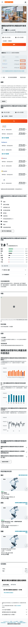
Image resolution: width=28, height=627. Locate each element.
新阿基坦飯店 (3, 622)
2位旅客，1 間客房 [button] (7, 41)
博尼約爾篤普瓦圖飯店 (8, 592)
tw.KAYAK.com (6, 621)
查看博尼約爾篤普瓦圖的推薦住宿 (21, 532)
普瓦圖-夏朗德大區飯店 (11, 622)
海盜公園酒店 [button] (4, 493)
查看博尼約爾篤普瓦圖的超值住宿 (21, 503)
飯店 (11, 621)
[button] (2, 2)
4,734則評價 (12, 30)
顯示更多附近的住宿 (23, 475)
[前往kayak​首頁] (9, 2)
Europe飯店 (16, 621)
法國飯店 (21, 621)
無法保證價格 (18, 605)
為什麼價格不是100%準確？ (8, 614)
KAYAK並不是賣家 (6, 609)
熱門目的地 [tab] (13, 584)
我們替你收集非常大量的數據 (9, 612)
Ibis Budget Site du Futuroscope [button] (8, 548)
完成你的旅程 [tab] (6, 584)
